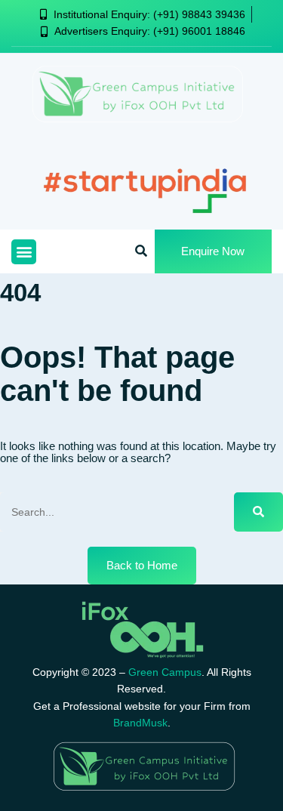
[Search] (258, 512)
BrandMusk (140, 723)
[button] (23, 251)
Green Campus (164, 672)
